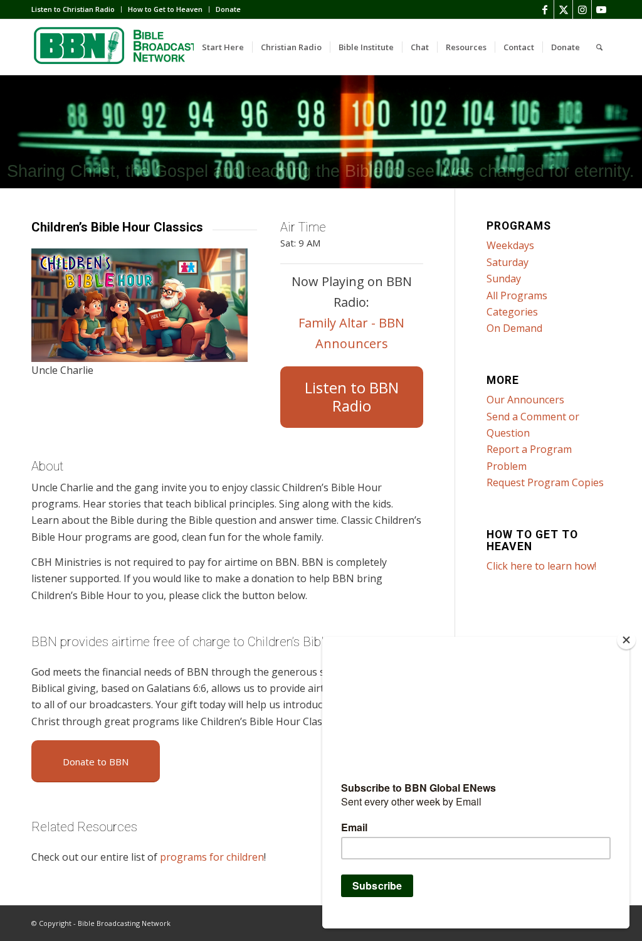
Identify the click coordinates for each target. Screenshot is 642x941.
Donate (228, 9)
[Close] (626, 639)
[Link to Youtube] (601, 9)
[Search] (599, 47)
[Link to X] (563, 9)
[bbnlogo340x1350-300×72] (125, 47)
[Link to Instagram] (582, 9)
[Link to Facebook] (544, 9)
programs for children (212, 857)
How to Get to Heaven (165, 9)
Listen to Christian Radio (73, 9)
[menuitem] (76, 9)
